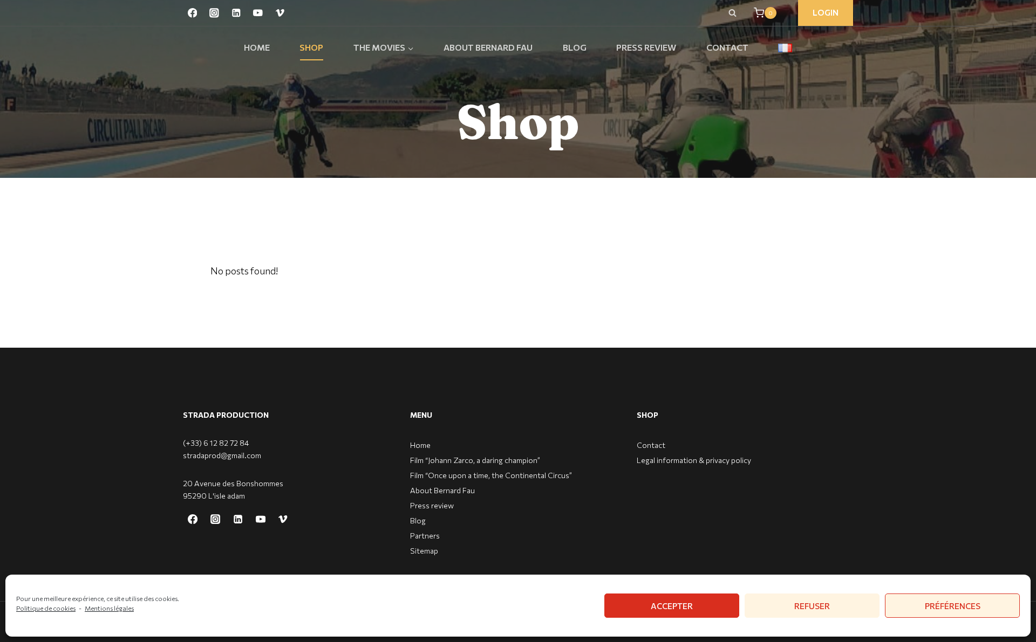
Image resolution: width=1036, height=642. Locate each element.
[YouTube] (257, 12)
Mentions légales (109, 608)
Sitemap (424, 550)
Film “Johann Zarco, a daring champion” (475, 460)
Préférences (952, 606)
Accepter (672, 606)
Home (257, 47)
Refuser (812, 606)
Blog (575, 47)
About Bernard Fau (488, 47)
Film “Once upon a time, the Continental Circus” (491, 475)
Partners (425, 535)
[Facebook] (192, 12)
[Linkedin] (236, 12)
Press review (646, 47)
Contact (727, 47)
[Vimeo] (279, 12)
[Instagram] (214, 12)
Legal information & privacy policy (694, 460)
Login (826, 12)
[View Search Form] (732, 13)
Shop (311, 47)
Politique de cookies (46, 608)
